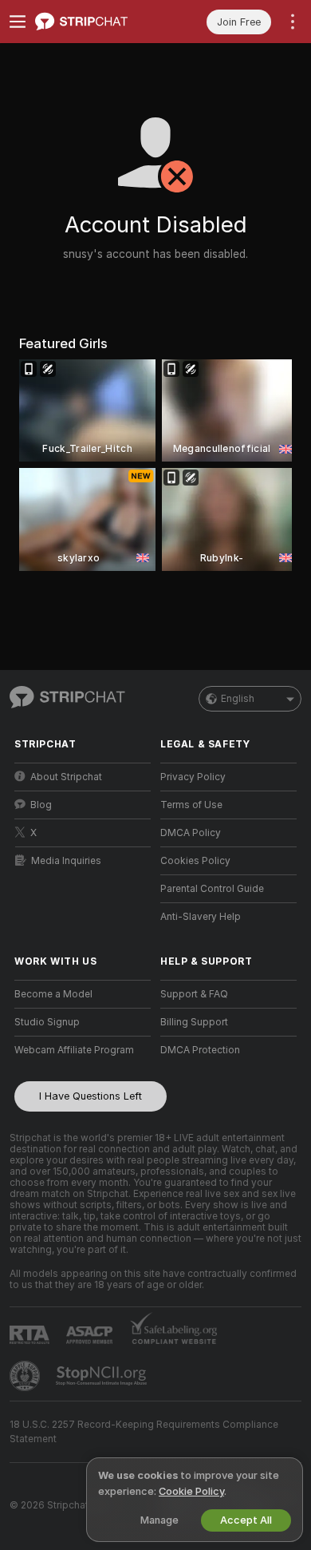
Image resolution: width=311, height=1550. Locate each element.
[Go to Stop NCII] (103, 1375)
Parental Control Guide (212, 888)
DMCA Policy (190, 832)
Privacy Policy (193, 777)
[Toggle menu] (17, 21)
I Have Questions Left (90, 1096)
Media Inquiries (66, 860)
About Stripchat (66, 777)
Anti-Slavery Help (200, 916)
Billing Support (194, 1022)
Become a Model (53, 994)
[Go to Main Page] (95, 21)
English (237, 698)
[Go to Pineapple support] (26, 1376)
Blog (41, 805)
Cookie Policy (191, 1491)
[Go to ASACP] (90, 1335)
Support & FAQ (194, 994)
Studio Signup (47, 1022)
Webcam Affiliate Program (74, 1050)
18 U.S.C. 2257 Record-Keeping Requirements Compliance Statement (144, 1432)
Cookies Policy (195, 860)
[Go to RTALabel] (31, 1335)
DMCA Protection (200, 1050)
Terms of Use (191, 805)
